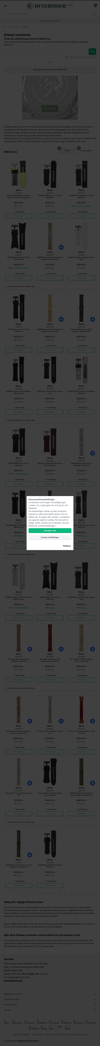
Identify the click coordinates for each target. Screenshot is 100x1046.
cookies (32, 505)
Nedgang (66, 546)
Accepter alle (50, 530)
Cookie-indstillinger (50, 537)
